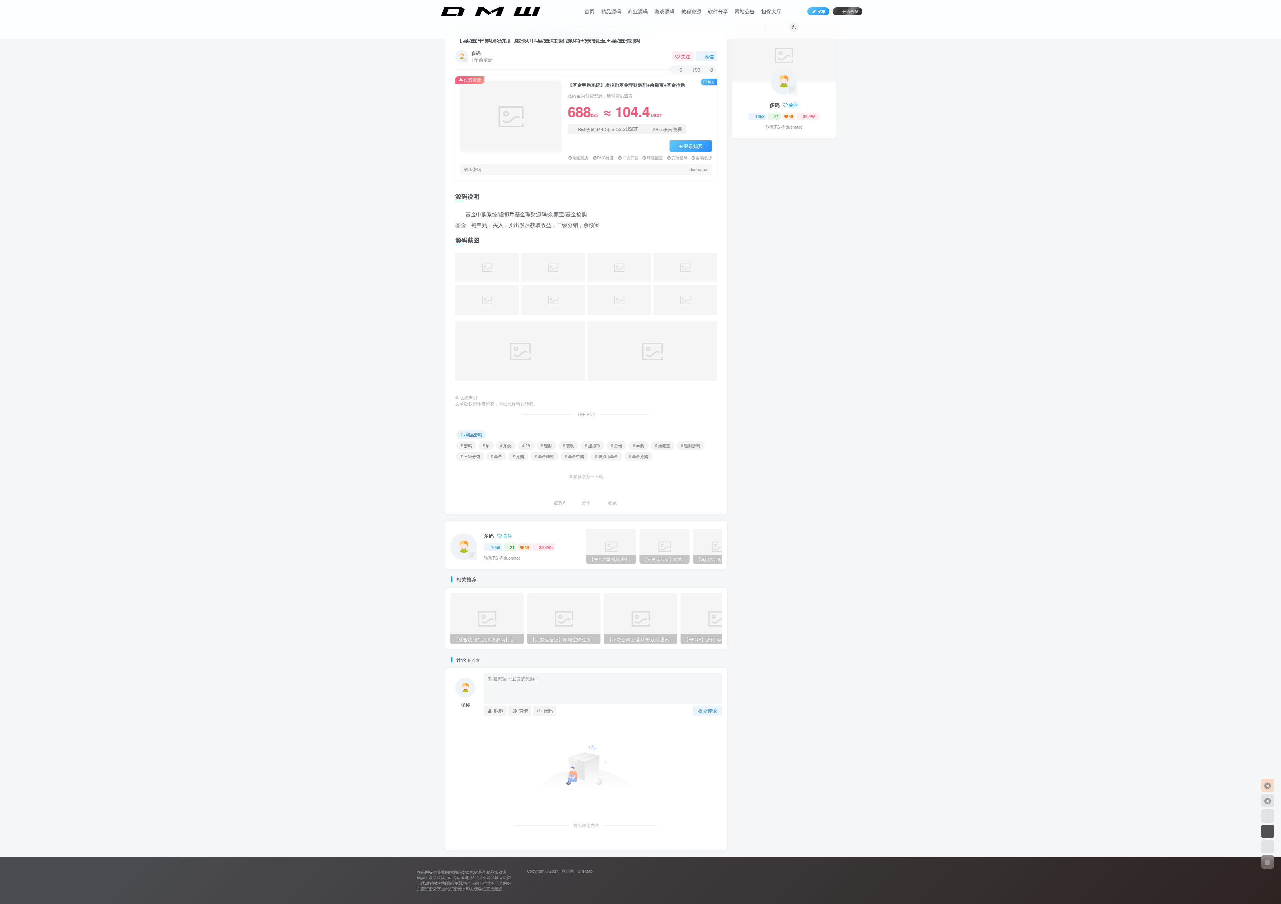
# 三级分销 (470, 456)
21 (512, 547)
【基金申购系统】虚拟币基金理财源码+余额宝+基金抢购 (547, 39)
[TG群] (1267, 800)
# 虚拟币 (592, 445)
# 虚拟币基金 (606, 456)
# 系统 (505, 445)
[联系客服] (1267, 785)
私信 (709, 56)
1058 (495, 547)
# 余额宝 (662, 445)
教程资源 (691, 11)
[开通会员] (1267, 831)
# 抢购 (518, 456)
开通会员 (850, 11)
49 (526, 547)
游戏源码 (665, 11)
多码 (476, 53)
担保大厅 (771, 11)
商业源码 (638, 11)
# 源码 (466, 445)
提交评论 (707, 710)
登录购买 (693, 146)
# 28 (526, 445)
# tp (486, 445)
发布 (821, 11)
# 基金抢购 (638, 456)
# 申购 (638, 445)
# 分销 (616, 445)
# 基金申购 (574, 456)
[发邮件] (534, 885)
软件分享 (718, 11)
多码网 (568, 871)
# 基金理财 (544, 456)
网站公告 (745, 11)
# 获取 (568, 445)
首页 (589, 11)
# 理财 (546, 445)
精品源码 (611, 11)
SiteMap (585, 871)
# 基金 (496, 456)
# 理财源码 (690, 445)
